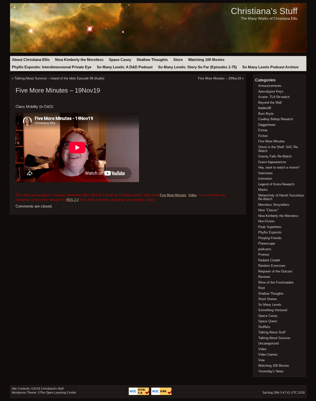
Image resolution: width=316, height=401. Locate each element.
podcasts (264, 249)
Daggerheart (267, 125)
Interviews (265, 173)
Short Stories (267, 299)
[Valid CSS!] (162, 394)
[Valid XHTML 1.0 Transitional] (140, 394)
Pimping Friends (269, 238)
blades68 (264, 108)
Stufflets (264, 327)
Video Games (268, 354)
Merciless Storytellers (273, 205)
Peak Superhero (269, 227)
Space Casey (120, 60)
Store (178, 60)
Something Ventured (272, 310)
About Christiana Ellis (31, 60)
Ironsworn (265, 178)
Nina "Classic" (268, 210)
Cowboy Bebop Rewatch (275, 119)
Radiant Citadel (269, 260)
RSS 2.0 (72, 200)
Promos (263, 254)
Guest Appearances (272, 162)
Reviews (264, 277)
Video (192, 195)
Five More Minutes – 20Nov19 (219, 78)
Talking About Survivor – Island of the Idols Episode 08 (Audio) (59, 78)
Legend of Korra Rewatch (276, 184)
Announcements (269, 86)
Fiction (263, 136)
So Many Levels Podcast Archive (270, 67)
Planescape (266, 243)
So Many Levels (269, 304)
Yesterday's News (271, 371)
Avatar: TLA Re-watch (274, 97)
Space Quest (267, 321)
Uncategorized (268, 343)
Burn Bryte (266, 113)
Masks (263, 189)
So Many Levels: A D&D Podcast (125, 67)
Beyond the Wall (270, 102)
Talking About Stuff (271, 332)
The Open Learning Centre (58, 392)
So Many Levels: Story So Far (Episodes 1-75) (197, 67)
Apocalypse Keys (270, 91)
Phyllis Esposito (269, 232)
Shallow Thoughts (152, 60)
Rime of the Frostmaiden (276, 282)
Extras (263, 130)
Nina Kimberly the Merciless (79, 60)
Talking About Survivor (274, 338)
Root (261, 288)
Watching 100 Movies (206, 60)
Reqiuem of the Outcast (275, 271)
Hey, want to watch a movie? (278, 167)
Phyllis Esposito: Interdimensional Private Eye (51, 67)
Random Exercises (271, 265)
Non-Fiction (266, 221)
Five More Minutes (173, 195)
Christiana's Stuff (264, 11)
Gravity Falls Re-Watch (275, 156)
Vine (261, 360)
